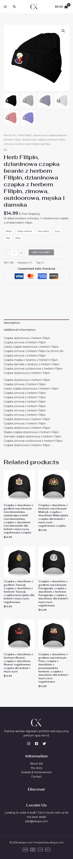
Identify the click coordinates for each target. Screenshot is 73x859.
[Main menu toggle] (5, 7)
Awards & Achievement (36, 772)
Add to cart (41, 252)
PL (14, 135)
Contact (36, 776)
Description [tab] (12, 322)
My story (36, 768)
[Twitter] (44, 743)
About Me (36, 763)
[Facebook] (36, 743)
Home (7, 135)
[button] (14, 6)
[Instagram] (28, 743)
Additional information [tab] (20, 329)
